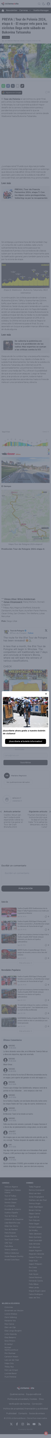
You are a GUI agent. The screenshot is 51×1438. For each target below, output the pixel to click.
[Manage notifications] (46, 1433)
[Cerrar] (46, 694)
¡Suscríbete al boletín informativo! (25, 741)
